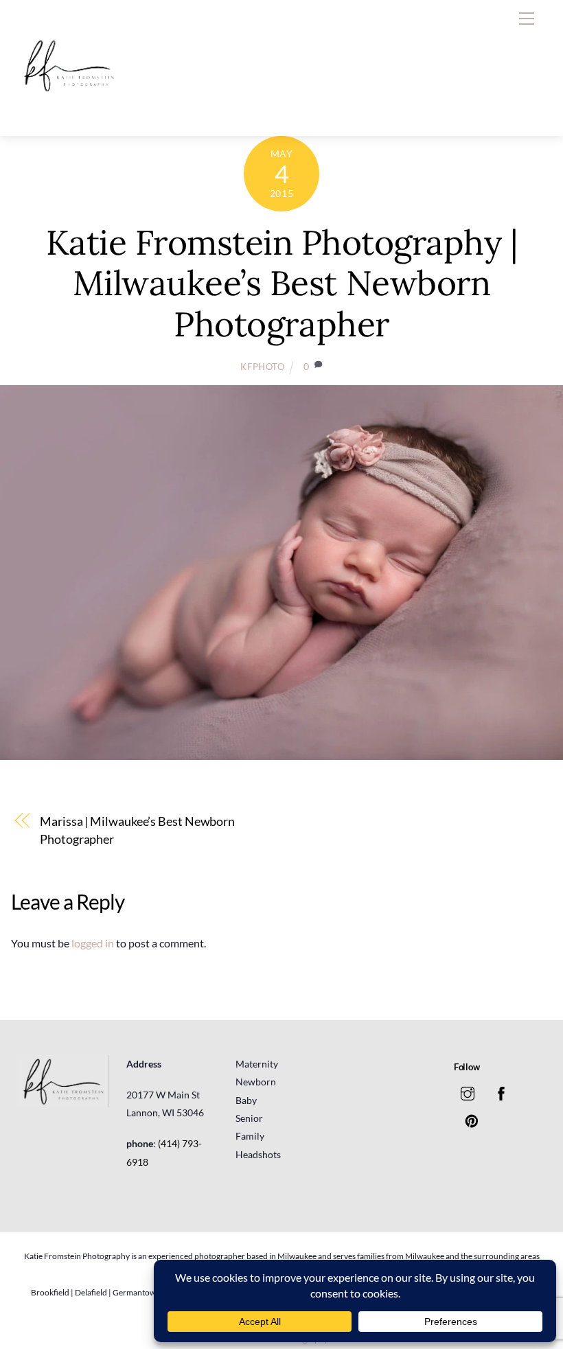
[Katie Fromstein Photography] (68, 111)
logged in (92, 942)
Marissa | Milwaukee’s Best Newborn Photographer (137, 830)
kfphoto (262, 366)
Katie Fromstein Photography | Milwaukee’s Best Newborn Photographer (282, 283)
